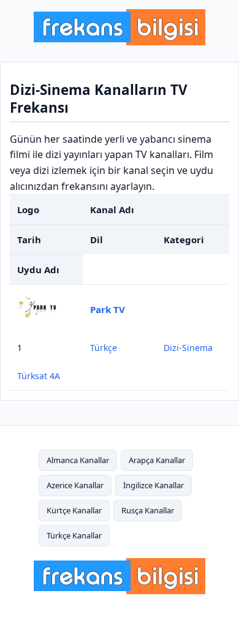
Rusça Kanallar (147, 510)
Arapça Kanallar (157, 460)
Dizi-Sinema (188, 347)
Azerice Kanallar (75, 485)
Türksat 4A (38, 376)
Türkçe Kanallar (74, 535)
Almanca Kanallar (78, 460)
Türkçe (103, 347)
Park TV (107, 309)
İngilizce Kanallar (153, 485)
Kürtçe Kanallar (74, 510)
